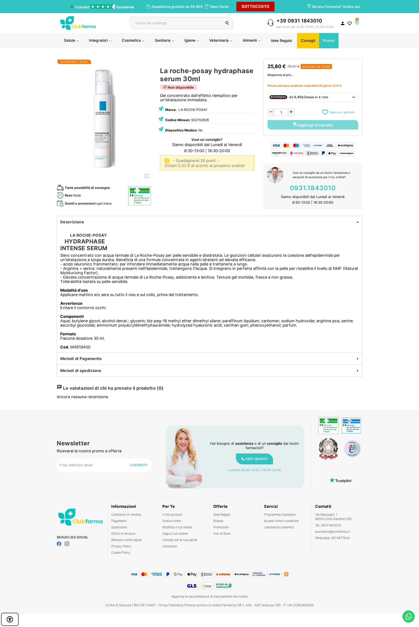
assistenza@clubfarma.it (332, 531)
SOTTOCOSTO (255, 6)
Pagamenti (119, 521)
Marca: (171, 110)
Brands (218, 521)
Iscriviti (140, 465)
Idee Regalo (221, 514)
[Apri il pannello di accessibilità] (10, 619)
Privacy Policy (121, 546)
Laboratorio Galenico (279, 527)
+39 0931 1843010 (299, 21)
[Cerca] (227, 23)
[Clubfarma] (78, 22)
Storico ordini (171, 521)
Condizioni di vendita (126, 514)
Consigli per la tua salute (179, 540)
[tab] (209, 222)
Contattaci (169, 546)
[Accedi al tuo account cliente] (342, 23)
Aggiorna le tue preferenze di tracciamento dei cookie (209, 596)
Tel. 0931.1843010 (328, 525)
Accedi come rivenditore (281, 521)
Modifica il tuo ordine (177, 527)
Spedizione (119, 527)
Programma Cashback (280, 514)
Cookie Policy (120, 552)
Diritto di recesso (123, 533)
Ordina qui (351, 6)
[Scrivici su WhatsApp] (408, 616)
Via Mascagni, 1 (333, 517)
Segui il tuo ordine (175, 533)
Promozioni (221, 527)
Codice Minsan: (177, 120)
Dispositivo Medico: (181, 130)
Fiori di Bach (222, 533)
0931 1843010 (257, 459)
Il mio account (172, 514)
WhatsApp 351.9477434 (332, 538)
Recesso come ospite (126, 540)
